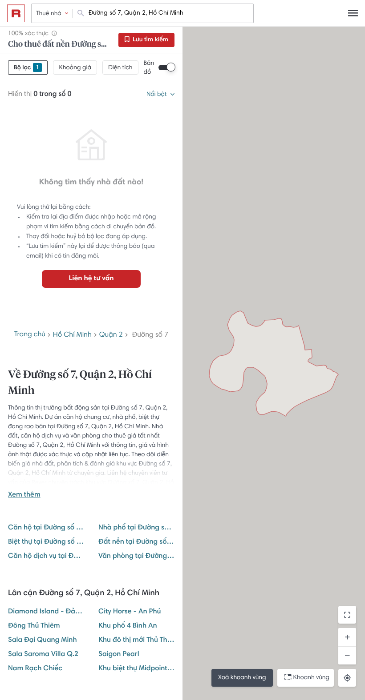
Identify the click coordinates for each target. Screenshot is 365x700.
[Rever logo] (16, 13)
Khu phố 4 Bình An (127, 626)
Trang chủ (29, 334)
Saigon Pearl (118, 654)
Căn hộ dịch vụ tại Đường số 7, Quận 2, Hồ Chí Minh (46, 556)
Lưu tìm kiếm (149, 40)
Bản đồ (149, 68)
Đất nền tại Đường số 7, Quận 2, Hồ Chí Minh (136, 542)
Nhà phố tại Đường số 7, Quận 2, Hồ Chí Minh (136, 528)
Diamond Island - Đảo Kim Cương (46, 612)
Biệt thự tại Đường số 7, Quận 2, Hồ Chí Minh (46, 542)
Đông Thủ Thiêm (34, 626)
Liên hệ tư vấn (91, 278)
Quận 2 (111, 335)
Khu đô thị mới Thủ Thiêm (136, 640)
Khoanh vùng (311, 678)
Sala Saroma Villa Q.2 (43, 654)
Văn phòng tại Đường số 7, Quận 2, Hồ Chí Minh (136, 556)
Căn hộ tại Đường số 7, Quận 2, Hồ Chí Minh (46, 528)
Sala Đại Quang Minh (42, 640)
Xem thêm (24, 495)
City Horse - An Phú (129, 612)
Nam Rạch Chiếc (35, 668)
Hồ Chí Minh (72, 335)
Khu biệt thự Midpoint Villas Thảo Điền (136, 668)
